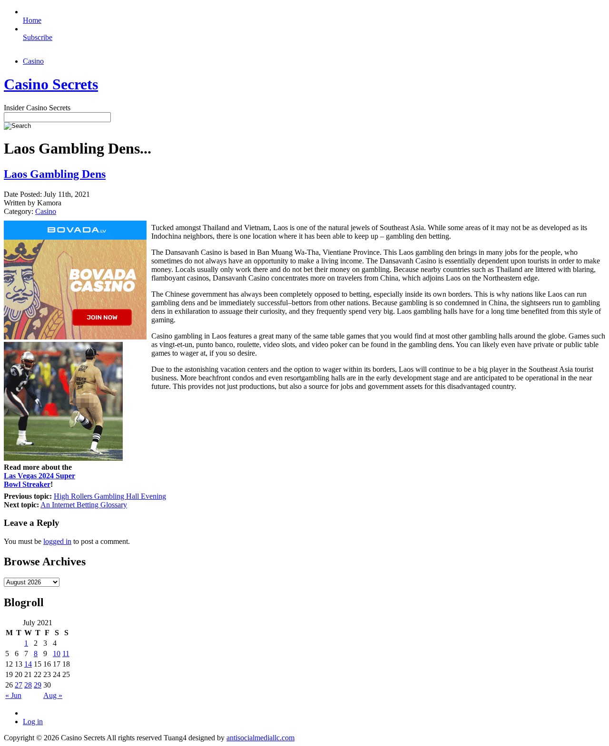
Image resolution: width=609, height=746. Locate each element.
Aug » (52, 695)
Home (32, 20)
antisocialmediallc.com (260, 738)
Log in (33, 721)
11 (65, 653)
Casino (33, 61)
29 (37, 685)
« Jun (13, 695)
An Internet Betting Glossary (83, 505)
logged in (57, 541)
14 (28, 664)
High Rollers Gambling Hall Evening (110, 496)
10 (56, 653)
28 (28, 685)
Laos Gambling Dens (55, 174)
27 (18, 685)
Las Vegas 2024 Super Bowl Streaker (39, 480)
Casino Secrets (51, 84)
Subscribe (37, 37)
